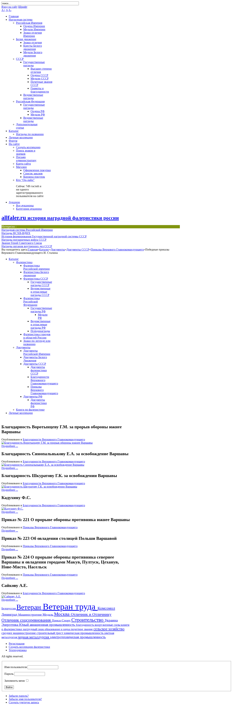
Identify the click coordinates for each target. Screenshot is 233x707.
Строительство (88, 620)
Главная (33, 249)
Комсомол (106, 608)
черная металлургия (34, 637)
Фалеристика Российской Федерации (31, 301)
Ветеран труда (70, 606)
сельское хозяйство (109, 629)
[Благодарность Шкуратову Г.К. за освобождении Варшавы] (39, 486)
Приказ (57, 620)
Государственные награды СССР (41, 283)
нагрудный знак (34, 629)
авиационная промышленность (53, 625)
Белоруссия (8, 608)
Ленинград (9, 614)
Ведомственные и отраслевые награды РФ (40, 324)
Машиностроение (30, 614)
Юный (24, 625)
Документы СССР (77, 249)
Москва (62, 614)
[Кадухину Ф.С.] (12, 508)
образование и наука (58, 629)
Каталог (44, 249)
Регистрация (16, 643)
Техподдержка (18, 650)
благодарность (85, 625)
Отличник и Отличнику (91, 614)
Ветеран (29, 607)
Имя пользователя (15, 667)
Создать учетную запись (24, 702)
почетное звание (82, 629)
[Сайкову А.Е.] (11, 596)
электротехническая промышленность (78, 637)
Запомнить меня (14, 680)
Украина (111, 620)
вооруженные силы (108, 625)
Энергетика (10, 625)
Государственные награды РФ (41, 310)
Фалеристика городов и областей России (36, 336)
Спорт (66, 620)
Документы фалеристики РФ (39, 403)
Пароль (8, 673)
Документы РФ (32, 396)
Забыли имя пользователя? (25, 699)
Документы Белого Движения (35, 359)
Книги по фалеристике (30, 409)
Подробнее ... (9, 446)
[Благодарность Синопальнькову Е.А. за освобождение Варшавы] (42, 464)
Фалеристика (24, 262)
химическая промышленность (84, 633)
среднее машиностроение (19, 633)
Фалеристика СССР (35, 278)
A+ (3, 10)
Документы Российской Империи (36, 352)
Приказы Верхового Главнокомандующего (117, 249)
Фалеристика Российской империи (36, 267)
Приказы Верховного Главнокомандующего (50, 527)
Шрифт (22, 6)
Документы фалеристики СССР (39, 370)
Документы (58, 249)
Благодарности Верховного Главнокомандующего (44, 380)
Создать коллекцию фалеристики (29, 646)
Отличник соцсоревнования (26, 620)
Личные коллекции (21, 412)
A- (9, 10)
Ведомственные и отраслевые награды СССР (40, 292)
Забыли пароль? (19, 695)
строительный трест (50, 633)
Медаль (48, 614)
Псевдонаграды (40, 331)
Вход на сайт (9, 6)
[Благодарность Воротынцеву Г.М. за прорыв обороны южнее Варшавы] (47, 442)
